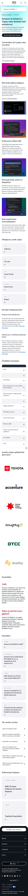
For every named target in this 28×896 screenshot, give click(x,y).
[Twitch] (12, 876)
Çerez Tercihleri (5, 889)
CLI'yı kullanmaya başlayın (8, 60)
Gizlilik (3, 884)
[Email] (20, 876)
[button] (10, 9)
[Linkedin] (7, 876)
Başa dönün (13, 880)
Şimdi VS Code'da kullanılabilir (9, 98)
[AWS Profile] (25, 2)
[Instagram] (10, 876)
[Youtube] (15, 876)
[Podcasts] (17, 876)
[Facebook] (5, 876)
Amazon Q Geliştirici (7, 14)
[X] (2, 876)
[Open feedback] (26, 448)
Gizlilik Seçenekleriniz (7, 886)
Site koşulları (10, 884)
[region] (14, 406)
